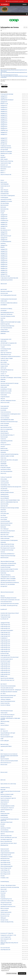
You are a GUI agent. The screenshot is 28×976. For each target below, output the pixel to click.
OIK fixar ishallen (4, 479)
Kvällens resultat (4, 300)
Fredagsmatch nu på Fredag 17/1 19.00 (8, 935)
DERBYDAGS (3, 333)
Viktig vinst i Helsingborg (5, 574)
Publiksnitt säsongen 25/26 (6, 147)
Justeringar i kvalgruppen (5, 699)
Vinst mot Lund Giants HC (6, 444)
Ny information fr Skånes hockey (7, 900)
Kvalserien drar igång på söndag (7, 921)
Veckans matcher (4, 712)
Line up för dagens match (6, 937)
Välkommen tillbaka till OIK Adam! (7, 831)
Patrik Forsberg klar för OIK (6, 939)
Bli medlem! (3, 824)
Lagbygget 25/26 (4, 214)
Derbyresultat (3, 452)
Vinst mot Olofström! (5, 725)
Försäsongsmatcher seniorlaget (7, 94)
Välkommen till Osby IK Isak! (6, 835)
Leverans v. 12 (3, 373)
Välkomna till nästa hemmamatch (7, 592)
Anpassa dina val (5, 970)
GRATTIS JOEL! (3, 367)
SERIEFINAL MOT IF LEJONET (6, 153)
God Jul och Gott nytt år (5, 947)
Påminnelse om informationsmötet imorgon (9, 421)
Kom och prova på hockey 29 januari (8, 530)
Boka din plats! (3, 461)
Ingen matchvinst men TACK (6, 427)
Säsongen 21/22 (4, 891)
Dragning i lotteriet (4, 366)
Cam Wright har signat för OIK (6, 839)
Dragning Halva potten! (5, 813)
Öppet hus (3, 833)
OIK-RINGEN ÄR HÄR (5, 193)
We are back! (3, 893)
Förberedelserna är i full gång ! (6, 856)
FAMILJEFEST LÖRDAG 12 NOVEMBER (8, 578)
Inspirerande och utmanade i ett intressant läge (10, 887)
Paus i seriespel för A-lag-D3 (6, 904)
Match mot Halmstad (5, 908)
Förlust (2, 187)
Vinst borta (3, 551)
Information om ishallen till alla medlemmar (9, 302)
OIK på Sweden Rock (5, 490)
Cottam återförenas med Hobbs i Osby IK (9, 843)
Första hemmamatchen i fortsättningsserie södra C (10, 413)
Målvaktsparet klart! (4, 845)
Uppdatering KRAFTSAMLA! (6, 746)
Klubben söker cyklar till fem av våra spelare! (9, 459)
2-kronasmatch (3, 310)
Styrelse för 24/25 (4, 350)
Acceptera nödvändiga (11, 973)
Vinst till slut (3, 318)
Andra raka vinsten (4, 293)
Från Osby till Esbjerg (5, 203)
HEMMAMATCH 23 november (6, 201)
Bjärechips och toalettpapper (6, 151)
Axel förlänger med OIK (5, 860)
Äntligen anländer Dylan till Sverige (7, 544)
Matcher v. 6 (3, 729)
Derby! (2, 750)
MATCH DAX (3, 779)
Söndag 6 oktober (4, 329)
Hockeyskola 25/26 (4, 220)
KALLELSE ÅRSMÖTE (5, 498)
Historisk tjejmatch (4, 408)
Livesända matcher (4, 910)
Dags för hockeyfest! (5, 758)
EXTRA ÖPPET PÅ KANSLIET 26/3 (7, 369)
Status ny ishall (3, 889)
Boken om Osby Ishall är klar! (6, 841)
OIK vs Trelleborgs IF (5, 528)
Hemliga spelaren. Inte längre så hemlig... (9, 563)
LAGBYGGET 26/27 (4, 130)
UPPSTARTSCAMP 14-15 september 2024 (9, 343)
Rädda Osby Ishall (4, 431)
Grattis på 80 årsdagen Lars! (6, 796)
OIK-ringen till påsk (4, 149)
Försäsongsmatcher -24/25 (6, 339)
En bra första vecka (4, 817)
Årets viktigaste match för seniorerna (8, 548)
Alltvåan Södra (3, 940)
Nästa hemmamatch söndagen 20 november (9, 569)
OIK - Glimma (3, 693)
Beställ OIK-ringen (4, 448)
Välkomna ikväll (4, 283)
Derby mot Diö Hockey (5, 402)
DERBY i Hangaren (4, 159)
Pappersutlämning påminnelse (6, 440)
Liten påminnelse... (4, 488)
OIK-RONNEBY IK (4, 304)
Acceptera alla (22, 973)
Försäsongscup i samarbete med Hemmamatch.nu (10, 356)
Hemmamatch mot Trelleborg (6, 308)
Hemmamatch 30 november (6, 199)
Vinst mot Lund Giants (5, 417)
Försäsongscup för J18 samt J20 (7, 807)
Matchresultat (3, 207)
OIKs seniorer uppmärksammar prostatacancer (10, 582)
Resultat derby (3, 572)
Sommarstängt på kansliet (6, 348)
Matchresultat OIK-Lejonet (6, 166)
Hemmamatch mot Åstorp (6, 469)
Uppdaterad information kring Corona (8, 906)
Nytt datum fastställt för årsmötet (7, 492)
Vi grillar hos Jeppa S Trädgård (7, 358)
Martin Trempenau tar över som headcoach (9, 754)
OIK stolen (3, 875)
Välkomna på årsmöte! (5, 850)
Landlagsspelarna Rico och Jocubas (8, 576)
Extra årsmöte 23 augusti (5, 661)
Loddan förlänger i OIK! (5, 870)
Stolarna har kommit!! (5, 849)
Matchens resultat (4, 465)
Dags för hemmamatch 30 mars (7, 697)
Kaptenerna (3, 210)
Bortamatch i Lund (4, 164)
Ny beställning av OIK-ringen (6, 389)
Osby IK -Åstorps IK (4, 189)
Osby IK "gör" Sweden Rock (6, 352)
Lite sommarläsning (4, 829)
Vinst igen (2, 155)
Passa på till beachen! (5, 496)
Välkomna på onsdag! (5, 721)
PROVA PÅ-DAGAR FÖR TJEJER (7, 710)
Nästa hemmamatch (4, 205)
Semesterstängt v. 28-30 (5, 484)
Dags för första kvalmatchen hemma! (8, 701)
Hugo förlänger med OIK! (5, 862)
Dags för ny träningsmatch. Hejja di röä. (8, 798)
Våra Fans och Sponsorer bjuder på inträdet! (9, 760)
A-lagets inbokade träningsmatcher (7, 852)
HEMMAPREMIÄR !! (4, 815)
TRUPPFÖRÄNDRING (5, 184)
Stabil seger (3, 381)
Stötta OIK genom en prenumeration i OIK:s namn (10, 599)
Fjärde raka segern (4, 436)
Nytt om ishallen (4, 362)
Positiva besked (4, 394)
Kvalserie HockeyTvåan (5, 703)
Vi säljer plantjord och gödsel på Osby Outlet (9, 277)
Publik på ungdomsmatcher (6, 912)
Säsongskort (3, 228)
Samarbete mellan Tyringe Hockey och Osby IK (10, 613)
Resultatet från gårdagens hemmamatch (8, 597)
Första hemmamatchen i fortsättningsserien (9, 540)
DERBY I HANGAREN (4, 191)
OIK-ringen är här (4, 143)
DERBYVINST (3, 157)
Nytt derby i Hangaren (5, 375)
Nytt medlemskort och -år (5, 230)
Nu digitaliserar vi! (4, 638)
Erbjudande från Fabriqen (5, 525)
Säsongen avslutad (4, 919)
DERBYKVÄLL (3, 379)
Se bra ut (2, 180)
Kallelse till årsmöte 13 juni (6, 354)
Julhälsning (3, 894)
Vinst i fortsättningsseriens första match (8, 295)
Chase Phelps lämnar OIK (5, 949)
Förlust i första (3, 458)
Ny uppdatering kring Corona (6, 898)
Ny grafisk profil (4, 609)
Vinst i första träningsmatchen (6, 471)
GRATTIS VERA (3, 341)
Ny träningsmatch (4, 803)
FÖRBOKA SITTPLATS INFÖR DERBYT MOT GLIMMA (11, 322)
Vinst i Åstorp (3, 515)
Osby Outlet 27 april (4, 360)
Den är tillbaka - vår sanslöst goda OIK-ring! (9, 605)
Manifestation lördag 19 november (7, 571)
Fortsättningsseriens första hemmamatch (9, 299)
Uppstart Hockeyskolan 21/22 (6, 809)
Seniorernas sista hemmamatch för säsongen (9, 383)
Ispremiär (2, 826)
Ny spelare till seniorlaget (5, 567)
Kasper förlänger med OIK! (6, 854)
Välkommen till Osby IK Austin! (6, 822)
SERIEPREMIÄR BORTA (5, 331)
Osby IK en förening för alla (6, 174)
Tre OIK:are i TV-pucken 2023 (6, 477)
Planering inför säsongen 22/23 (7, 716)
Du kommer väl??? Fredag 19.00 (7, 933)
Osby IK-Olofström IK (5, 802)
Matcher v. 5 (3, 170)
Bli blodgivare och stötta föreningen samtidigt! (10, 507)
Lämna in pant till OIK (5, 482)
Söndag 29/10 (3, 442)
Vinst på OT (3, 446)
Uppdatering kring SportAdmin (7, 279)
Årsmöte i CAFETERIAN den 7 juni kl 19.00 (9, 837)
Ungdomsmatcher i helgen (6, 163)
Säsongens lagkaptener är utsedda (7, 805)
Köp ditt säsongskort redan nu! (7, 659)
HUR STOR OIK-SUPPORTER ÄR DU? (7, 553)
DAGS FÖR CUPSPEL (5, 503)
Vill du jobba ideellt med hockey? (7, 687)
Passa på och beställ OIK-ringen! (7, 736)
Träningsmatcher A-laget (5, 616)
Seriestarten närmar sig (5, 787)
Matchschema (3, 168)
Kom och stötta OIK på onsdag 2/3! (7, 714)
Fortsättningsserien (4, 197)
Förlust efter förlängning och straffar (8, 316)
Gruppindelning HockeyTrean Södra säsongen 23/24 (11, 486)
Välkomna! (3, 595)
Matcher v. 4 (3, 172)
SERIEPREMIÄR (3, 463)
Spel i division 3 (4, 684)
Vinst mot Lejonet (4, 517)
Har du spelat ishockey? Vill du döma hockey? (10, 657)
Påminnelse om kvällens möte (6, 291)
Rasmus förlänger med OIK (6, 868)
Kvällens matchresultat (5, 538)
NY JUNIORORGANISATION (6, 241)
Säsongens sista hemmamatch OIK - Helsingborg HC (11, 689)
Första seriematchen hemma (6, 601)
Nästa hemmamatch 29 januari (6, 523)
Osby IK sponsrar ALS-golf (6, 235)
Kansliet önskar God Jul (5, 186)
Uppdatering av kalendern (6, 827)
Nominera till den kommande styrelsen (8, 685)
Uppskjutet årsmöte (4, 494)
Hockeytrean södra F (5, 481)
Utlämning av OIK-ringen (5, 276)
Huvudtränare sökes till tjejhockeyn (7, 325)
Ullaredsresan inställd (5, 385)
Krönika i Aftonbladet (5, 423)
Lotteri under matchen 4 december (7, 546)
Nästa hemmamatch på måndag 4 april (8, 695)
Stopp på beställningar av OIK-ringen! (8, 732)
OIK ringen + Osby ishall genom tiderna (8, 885)
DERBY (2, 320)
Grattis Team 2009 (4, 505)
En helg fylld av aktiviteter (5, 467)
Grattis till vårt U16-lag (5, 364)
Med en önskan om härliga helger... (7, 536)
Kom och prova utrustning (6, 345)
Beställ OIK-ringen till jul (5, 323)
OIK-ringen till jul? (4, 586)
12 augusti (3, 346)
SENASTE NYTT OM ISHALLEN (6, 314)
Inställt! (2, 738)
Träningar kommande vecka (6, 902)
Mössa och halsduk (4, 425)
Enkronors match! (4, 772)
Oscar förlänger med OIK (5, 872)
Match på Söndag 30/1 (5, 734)
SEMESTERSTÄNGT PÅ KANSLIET (7, 99)
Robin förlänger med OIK (5, 873)
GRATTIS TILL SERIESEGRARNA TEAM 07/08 (9, 502)
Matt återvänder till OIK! (5, 858)
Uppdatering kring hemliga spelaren (8, 565)
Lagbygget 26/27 (4, 96)
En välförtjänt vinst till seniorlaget (7, 549)
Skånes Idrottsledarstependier (6, 866)
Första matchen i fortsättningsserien (8, 195)
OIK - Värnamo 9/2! (4, 731)
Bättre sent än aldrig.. (5, 744)
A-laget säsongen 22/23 (5, 615)
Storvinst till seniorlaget (5, 521)
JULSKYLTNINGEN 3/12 (5, 415)
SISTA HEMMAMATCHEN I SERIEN (7, 419)
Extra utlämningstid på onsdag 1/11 (7, 435)
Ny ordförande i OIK (4, 618)
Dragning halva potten (5, 800)
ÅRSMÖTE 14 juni (4, 676)
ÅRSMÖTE (3, 247)
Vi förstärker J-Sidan (5, 877)
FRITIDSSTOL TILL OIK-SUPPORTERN (8, 584)
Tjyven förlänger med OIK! (6, 864)
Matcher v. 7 (3, 723)
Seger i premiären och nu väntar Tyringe (8, 783)
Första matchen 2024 (5, 406)
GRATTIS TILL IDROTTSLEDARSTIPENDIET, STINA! (10, 500)
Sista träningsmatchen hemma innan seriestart (10, 603)
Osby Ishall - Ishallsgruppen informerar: (8, 400)
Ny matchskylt (3, 410)
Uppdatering (3, 243)
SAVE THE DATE (4, 289)
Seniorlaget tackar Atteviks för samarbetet (9, 691)
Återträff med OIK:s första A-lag (7, 161)
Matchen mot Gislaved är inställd (7, 794)
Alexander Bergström (5, 433)
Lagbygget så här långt (5, 622)
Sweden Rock (3, 438)
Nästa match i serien (4, 534)
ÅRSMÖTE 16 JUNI (4, 103)
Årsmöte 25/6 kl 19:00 (5, 916)
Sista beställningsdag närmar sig (7, 312)
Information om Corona (10, 27)
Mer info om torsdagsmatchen (7, 429)
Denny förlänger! (4, 519)
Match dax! (3, 811)
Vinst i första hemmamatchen (6, 327)
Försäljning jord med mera (6, 145)
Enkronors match (4, 764)
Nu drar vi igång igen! (5, 740)
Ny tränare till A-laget (5, 653)
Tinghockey (3, 896)
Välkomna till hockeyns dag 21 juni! (7, 680)
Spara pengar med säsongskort (7, 630)
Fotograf (2, 212)
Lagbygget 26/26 (4, 251)
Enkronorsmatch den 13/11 (6, 762)
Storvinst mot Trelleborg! (5, 705)
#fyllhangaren (3, 917)
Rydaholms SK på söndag (6, 392)
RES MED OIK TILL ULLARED (6, 390)
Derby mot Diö (3, 473)
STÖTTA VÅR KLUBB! (5, 513)
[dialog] (14, 968)
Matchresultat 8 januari (5, 532)
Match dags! (3, 789)
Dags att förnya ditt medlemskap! (7, 678)
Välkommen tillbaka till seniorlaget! (7, 561)
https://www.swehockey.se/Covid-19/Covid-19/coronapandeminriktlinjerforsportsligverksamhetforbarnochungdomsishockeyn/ (14, 76)
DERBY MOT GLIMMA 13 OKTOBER (7, 456)
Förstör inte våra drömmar (6, 412)
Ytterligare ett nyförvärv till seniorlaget (8, 555)
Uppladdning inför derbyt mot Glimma (8, 580)
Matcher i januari (4, 182)
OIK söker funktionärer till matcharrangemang (9, 454)
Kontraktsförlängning (5, 881)
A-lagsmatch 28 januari (5, 396)
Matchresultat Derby (4, 209)
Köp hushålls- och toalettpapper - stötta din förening (11, 377)
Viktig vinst (3, 398)
